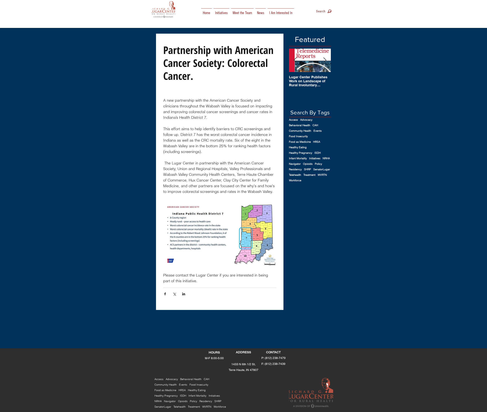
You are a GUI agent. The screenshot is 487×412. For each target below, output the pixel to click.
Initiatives (314, 158)
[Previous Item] (295, 60)
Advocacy (306, 119)
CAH (315, 125)
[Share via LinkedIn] (183, 294)
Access (293, 119)
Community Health (300, 130)
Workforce (295, 180)
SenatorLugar (321, 169)
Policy (318, 164)
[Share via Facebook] (165, 294)
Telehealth (295, 175)
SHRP (307, 169)
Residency (295, 169)
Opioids (308, 164)
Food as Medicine (300, 141)
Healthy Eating (298, 147)
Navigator (295, 164)
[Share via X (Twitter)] (174, 294)
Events (318, 130)
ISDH (317, 152)
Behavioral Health (299, 125)
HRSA (316, 141)
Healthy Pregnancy (300, 152)
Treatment (309, 175)
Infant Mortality (298, 158)
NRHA (326, 158)
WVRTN (322, 175)
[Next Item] (324, 60)
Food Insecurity (298, 136)
